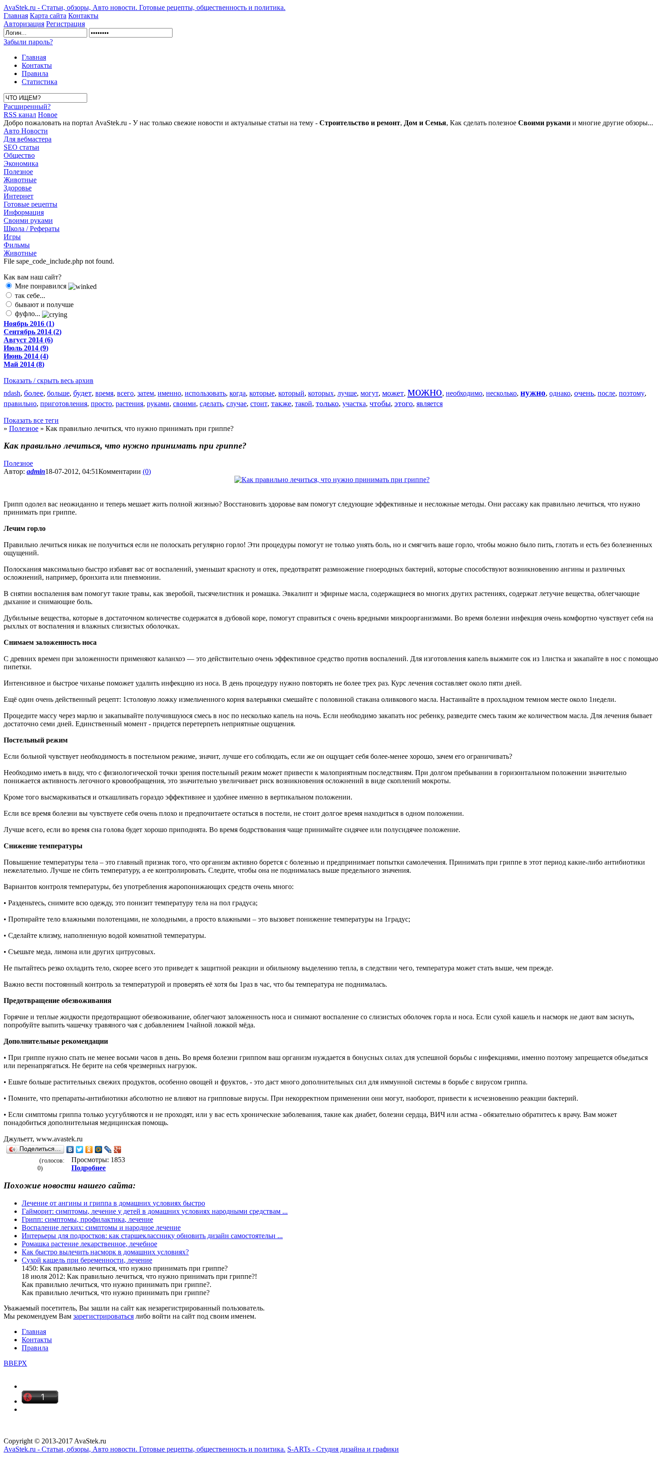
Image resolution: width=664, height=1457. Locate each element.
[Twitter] (79, 1149)
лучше (347, 393)
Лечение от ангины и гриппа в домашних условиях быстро (113, 1203)
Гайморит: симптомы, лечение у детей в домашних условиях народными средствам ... (155, 1211)
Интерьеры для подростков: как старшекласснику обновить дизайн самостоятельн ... (152, 1235)
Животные (20, 180)
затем (145, 393)
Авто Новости (26, 131)
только (327, 403)
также (281, 403)
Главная (16, 15)
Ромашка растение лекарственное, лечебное (89, 1244)
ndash (12, 393)
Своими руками (28, 220)
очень (584, 392)
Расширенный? (27, 106)
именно (169, 393)
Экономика (21, 163)
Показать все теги (31, 420)
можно (424, 391)
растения (129, 403)
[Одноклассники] (89, 1149)
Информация (24, 212)
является (429, 403)
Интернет (18, 196)
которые (262, 393)
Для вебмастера (27, 139)
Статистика (39, 81)
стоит (258, 403)
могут (369, 393)
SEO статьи (21, 147)
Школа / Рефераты (32, 228)
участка (354, 403)
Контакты (83, 15)
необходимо (464, 393)
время (104, 393)
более (33, 392)
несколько (501, 393)
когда (237, 393)
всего (125, 393)
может (393, 392)
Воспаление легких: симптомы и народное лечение (101, 1227)
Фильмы (17, 245)
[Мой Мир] (98, 1149)
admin (36, 471)
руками (158, 403)
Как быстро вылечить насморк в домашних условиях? (105, 1252)
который (291, 393)
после (606, 393)
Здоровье (18, 188)
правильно (20, 403)
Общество (19, 155)
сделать (211, 403)
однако (559, 393)
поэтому (632, 393)
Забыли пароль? (28, 42)
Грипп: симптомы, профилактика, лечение (87, 1219)
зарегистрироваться (103, 1316)
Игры (12, 237)
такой (303, 403)
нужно (533, 392)
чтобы (380, 403)
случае (236, 403)
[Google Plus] (117, 1149)
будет (82, 392)
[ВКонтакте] (70, 1149)
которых (321, 393)
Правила (35, 73)
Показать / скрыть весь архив (49, 380)
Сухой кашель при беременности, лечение (87, 1260)
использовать (205, 393)
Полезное (18, 171)
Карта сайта (48, 15)
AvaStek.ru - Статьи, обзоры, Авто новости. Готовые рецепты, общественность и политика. (144, 7)
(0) (147, 471)
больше (58, 393)
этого (403, 403)
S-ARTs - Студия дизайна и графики (343, 1449)
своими (184, 403)
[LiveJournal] (108, 1149)
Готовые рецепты (30, 204)
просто (101, 403)
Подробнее (88, 1168)
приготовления (63, 403)
